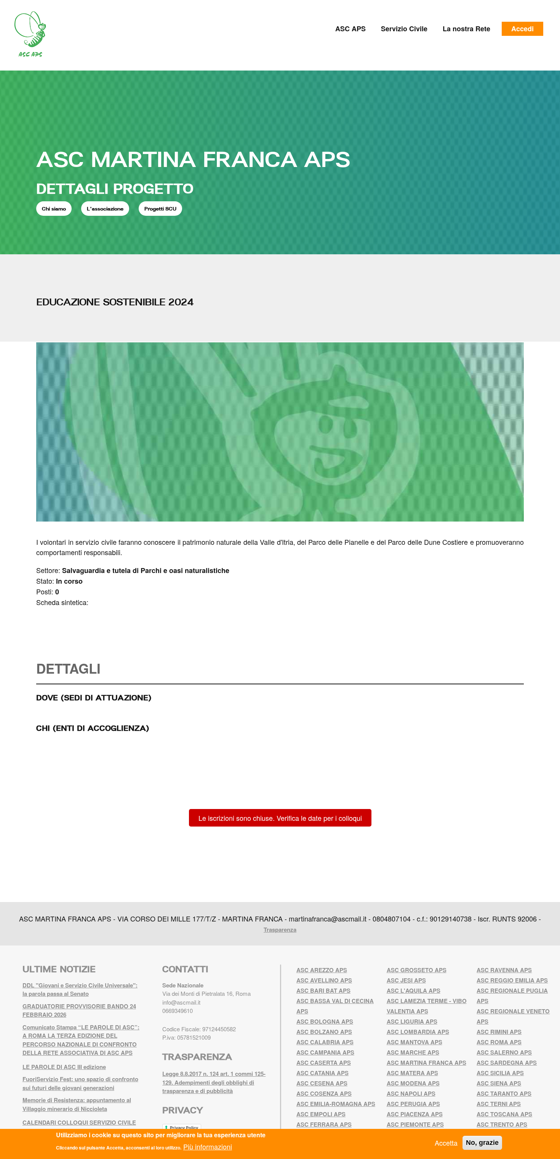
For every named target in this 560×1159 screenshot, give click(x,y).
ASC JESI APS (406, 980)
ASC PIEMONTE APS (415, 1124)
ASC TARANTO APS (504, 1093)
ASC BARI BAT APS (323, 990)
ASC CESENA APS (321, 1083)
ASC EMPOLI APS (321, 1114)
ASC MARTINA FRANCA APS (193, 159)
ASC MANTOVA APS (414, 1042)
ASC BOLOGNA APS (324, 1021)
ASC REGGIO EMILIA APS (512, 980)
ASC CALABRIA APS (325, 1042)
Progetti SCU (160, 208)
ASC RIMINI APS (499, 1031)
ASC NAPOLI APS (411, 1093)
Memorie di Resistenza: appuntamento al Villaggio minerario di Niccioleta (76, 1104)
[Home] (33, 34)
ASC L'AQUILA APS (413, 990)
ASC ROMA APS (499, 1042)
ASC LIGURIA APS (412, 1021)
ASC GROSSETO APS (416, 970)
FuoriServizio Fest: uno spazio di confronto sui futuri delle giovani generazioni (80, 1083)
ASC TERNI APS (499, 1104)
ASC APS (350, 29)
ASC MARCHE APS (413, 1052)
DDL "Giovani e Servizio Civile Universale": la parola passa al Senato (80, 989)
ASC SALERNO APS (504, 1052)
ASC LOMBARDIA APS (418, 1031)
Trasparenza (280, 929)
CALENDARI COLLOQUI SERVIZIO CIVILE (79, 1122)
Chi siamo (54, 208)
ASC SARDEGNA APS (507, 1062)
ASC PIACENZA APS (415, 1114)
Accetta (446, 1143)
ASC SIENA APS (499, 1083)
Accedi (522, 29)
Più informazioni (207, 1146)
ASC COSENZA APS (324, 1093)
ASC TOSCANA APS (504, 1114)
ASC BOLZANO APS (324, 1031)
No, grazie (482, 1142)
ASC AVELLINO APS (324, 980)
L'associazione (105, 208)
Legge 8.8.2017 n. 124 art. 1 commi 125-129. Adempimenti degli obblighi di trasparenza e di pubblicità (214, 1082)
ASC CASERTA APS (323, 1062)
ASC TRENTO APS (502, 1124)
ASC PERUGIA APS (413, 1104)
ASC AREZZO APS (321, 970)
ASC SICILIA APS (500, 1073)
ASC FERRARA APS (324, 1124)
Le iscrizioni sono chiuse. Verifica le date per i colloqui (280, 818)
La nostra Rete (466, 29)
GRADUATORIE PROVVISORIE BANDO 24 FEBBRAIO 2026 (79, 1010)
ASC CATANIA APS (322, 1073)
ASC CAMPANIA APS (325, 1052)
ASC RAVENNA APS (504, 970)
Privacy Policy (184, 1127)
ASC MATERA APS (412, 1073)
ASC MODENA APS (413, 1083)
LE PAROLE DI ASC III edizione (64, 1067)
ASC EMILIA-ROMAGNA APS (335, 1104)
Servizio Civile (404, 29)
